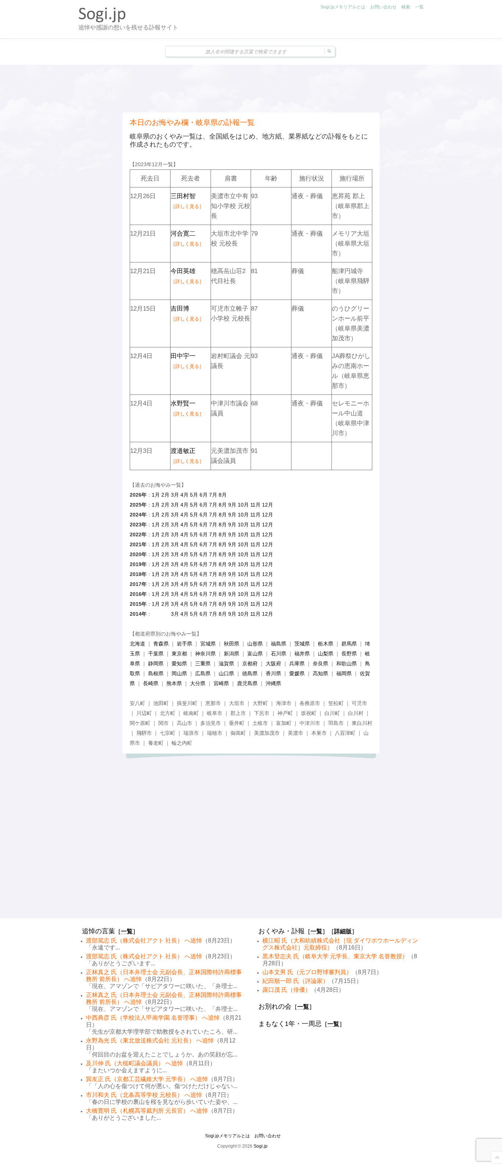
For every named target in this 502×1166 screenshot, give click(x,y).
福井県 (302, 654)
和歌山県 (346, 663)
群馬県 (349, 644)
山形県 (255, 644)
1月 (156, 495)
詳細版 (343, 931)
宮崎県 (221, 683)
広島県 (203, 673)
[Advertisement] (251, 88)
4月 (184, 495)
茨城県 (302, 644)
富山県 (255, 654)
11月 (255, 505)
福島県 (278, 644)
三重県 (203, 663)
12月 (267, 505)
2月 (165, 495)
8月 (223, 495)
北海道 (137, 644)
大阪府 (273, 663)
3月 (175, 495)
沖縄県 (273, 683)
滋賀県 (226, 663)
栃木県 (325, 644)
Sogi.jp (261, 1146)
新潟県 (231, 654)
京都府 (250, 663)
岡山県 (179, 673)
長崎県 (150, 683)
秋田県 (231, 644)
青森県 (161, 644)
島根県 (156, 673)
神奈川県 (205, 654)
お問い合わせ (383, 7)
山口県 (226, 673)
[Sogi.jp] (102, 20)
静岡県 (156, 663)
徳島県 (250, 673)
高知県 (320, 673)
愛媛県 (297, 673)
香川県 (273, 673)
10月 (243, 505)
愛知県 (179, 663)
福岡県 (344, 673)
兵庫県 (297, 663)
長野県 (349, 654)
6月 (204, 495)
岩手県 (184, 644)
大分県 (197, 683)
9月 (232, 505)
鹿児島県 (247, 683)
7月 (213, 495)
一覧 (419, 7)
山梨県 (325, 654)
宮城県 (208, 644)
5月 (194, 495)
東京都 (179, 654)
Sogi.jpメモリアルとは (342, 7)
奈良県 (320, 663)
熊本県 (174, 683)
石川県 (278, 654)
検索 (405, 7)
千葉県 (156, 654)
